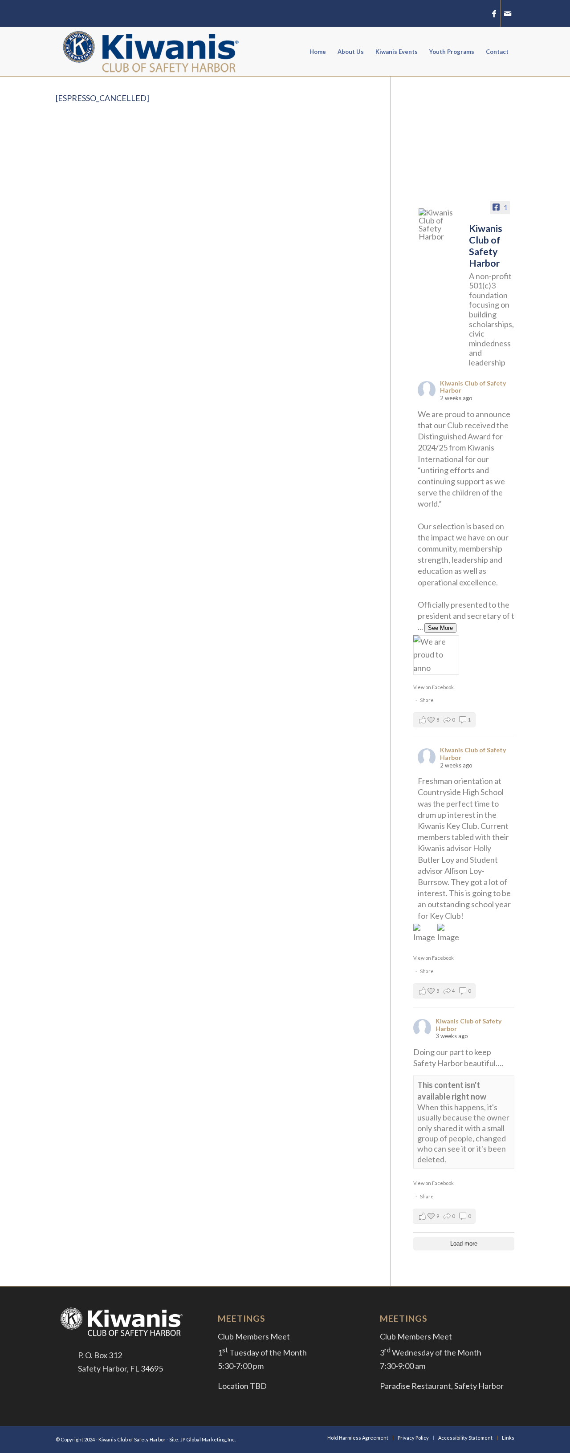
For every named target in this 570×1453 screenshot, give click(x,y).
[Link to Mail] (507, 13)
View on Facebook (433, 687)
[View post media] (436, 655)
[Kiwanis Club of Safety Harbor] (440, 224)
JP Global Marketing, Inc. (208, 1439)
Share (427, 700)
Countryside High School (461, 792)
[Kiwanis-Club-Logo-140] (152, 51)
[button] (444, 720)
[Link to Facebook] (494, 13)
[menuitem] (318, 51)
